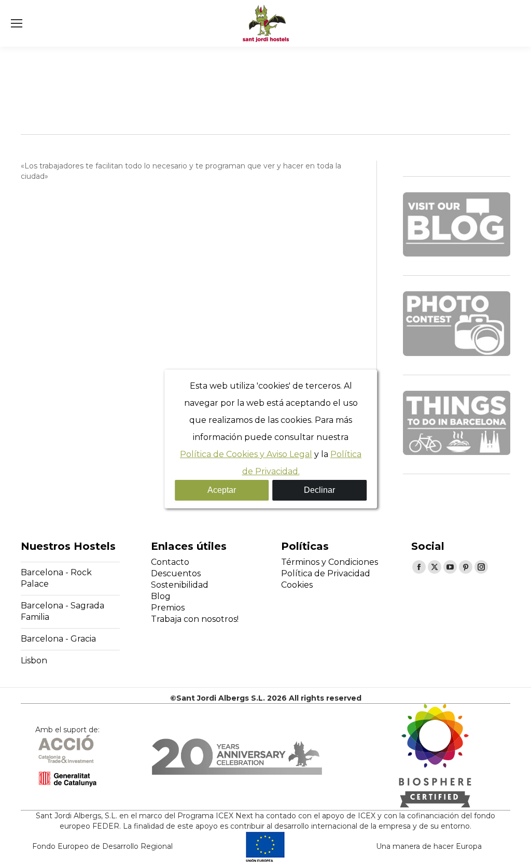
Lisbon (34, 660)
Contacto (170, 562)
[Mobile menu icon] (16, 23)
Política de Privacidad (325, 573)
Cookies (297, 585)
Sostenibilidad (179, 585)
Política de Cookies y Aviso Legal (246, 454)
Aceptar (221, 490)
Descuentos (176, 573)
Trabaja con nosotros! (195, 619)
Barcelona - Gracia (58, 639)
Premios (168, 608)
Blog (161, 596)
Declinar (319, 490)
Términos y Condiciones (329, 562)
